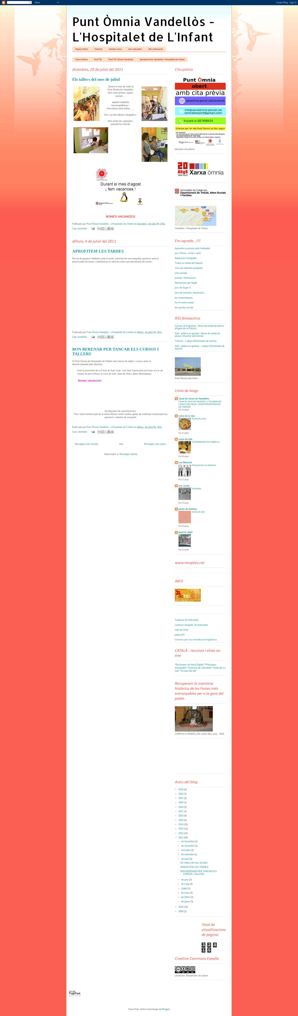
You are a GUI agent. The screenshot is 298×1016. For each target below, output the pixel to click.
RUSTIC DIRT (185, 532)
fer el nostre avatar (184, 302)
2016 (181, 815)
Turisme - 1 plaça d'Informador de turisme (195, 341)
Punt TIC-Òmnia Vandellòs (120, 59)
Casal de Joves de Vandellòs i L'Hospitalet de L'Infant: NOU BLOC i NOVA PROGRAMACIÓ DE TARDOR (199, 404)
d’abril (184, 888)
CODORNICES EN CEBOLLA (206, 442)
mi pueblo (196, 488)
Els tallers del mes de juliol (96, 79)
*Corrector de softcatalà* (199, 667)
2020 (181, 802)
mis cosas (183, 485)
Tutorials (98, 49)
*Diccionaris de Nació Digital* (189, 664)
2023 (181, 789)
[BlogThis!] (102, 228)
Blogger (165, 1009)
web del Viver (181, 630)
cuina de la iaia (186, 416)
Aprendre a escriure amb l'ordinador (192, 248)
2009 (181, 911)
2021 (181, 798)
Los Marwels (185, 462)
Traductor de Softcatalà (186, 620)
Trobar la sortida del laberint (189, 263)
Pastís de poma (199, 419)
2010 (181, 907)
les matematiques (184, 297)
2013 (181, 828)
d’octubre (186, 850)
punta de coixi (198, 512)
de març (185, 892)
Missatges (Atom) (128, 454)
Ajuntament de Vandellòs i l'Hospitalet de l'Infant (162, 59)
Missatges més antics (155, 444)
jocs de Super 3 (183, 287)
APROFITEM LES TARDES (98, 251)
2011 (181, 837)
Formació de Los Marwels (204, 465)
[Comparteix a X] (105, 228)
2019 (181, 807)
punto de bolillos (187, 509)
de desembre (188, 841)
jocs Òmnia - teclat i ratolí (188, 253)
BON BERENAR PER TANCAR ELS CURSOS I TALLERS (198, 872)
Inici (121, 444)
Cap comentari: (80, 228)
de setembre (187, 854)
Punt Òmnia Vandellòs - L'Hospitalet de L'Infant (143, 29)
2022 (181, 794)
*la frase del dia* (188, 671)
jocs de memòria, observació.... (190, 292)
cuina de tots (185, 439)
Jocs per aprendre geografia (189, 268)
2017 (181, 811)
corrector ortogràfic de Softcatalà (191, 625)
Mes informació (155, 49)
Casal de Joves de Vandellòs (193, 398)
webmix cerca (115, 49)
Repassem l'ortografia (185, 258)
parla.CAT (180, 635)
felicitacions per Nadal (186, 283)
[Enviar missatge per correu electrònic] (92, 228)
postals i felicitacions (185, 278)
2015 (181, 820)
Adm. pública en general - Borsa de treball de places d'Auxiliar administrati (197, 334)
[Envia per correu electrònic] (99, 228)
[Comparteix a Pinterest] (112, 228)
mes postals (181, 273)
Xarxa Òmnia (81, 59)
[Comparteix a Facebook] (109, 228)
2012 (181, 833)
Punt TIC (98, 59)
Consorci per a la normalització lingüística (196, 639)
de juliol (185, 859)
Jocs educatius (135, 49)
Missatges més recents (86, 444)
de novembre (188, 846)
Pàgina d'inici (81, 49)
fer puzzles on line (184, 307)
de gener (186, 901)
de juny (185, 879)
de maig (185, 884)
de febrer (186, 897)
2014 (181, 824)
